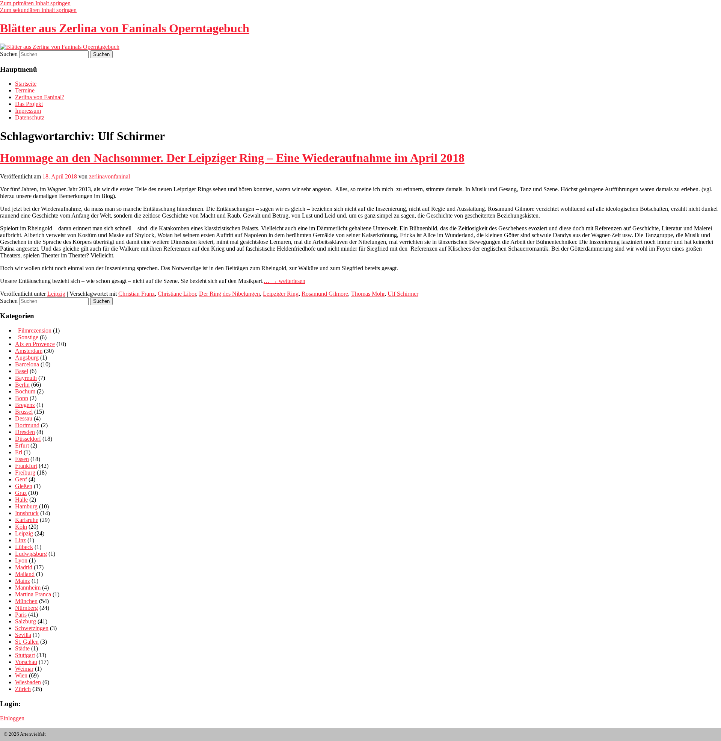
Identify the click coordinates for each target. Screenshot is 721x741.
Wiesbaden (28, 682)
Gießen (23, 486)
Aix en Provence (35, 344)
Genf (21, 479)
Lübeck (24, 547)
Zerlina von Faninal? (39, 97)
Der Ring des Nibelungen (229, 293)
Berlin (22, 384)
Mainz (22, 581)
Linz (20, 540)
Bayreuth (26, 378)
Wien (21, 675)
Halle (21, 499)
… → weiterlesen (284, 281)
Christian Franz (136, 293)
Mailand (25, 574)
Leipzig (56, 293)
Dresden (25, 432)
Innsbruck (27, 513)
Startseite (25, 83)
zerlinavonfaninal (109, 176)
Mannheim (28, 587)
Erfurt (22, 445)
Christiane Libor (177, 293)
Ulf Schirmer (403, 293)
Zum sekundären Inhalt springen (38, 10)
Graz (21, 493)
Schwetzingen (31, 628)
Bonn (21, 398)
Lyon (21, 560)
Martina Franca (33, 594)
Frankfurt (26, 466)
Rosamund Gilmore (325, 293)
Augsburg (27, 357)
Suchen (9, 54)
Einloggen (12, 718)
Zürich (23, 689)
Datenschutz (29, 117)
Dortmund (27, 425)
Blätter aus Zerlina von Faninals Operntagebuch (124, 28)
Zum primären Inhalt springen (35, 3)
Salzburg (25, 621)
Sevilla (23, 635)
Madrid (23, 567)
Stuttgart (25, 655)
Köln (21, 526)
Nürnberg (26, 608)
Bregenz (25, 405)
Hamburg (26, 506)
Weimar (24, 668)
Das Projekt (29, 104)
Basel (21, 371)
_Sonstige (26, 337)
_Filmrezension (33, 330)
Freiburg (25, 472)
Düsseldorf (28, 439)
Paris (21, 614)
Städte (22, 648)
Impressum (28, 110)
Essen (22, 459)
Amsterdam (28, 351)
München (26, 601)
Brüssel (24, 411)
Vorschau (26, 662)
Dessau (23, 418)
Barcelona (27, 364)
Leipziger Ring (281, 293)
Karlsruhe (26, 520)
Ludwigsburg (31, 553)
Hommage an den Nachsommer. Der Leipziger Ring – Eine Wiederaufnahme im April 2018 (232, 158)
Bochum (25, 391)
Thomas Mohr (368, 293)
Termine (25, 90)
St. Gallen (27, 641)
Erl (18, 452)
